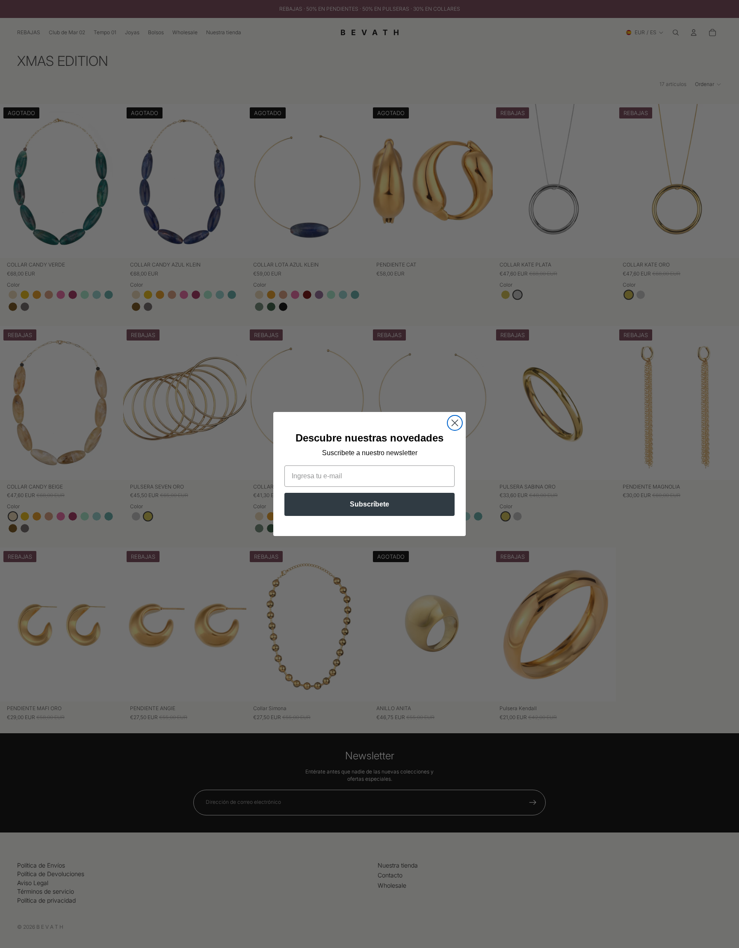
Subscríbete (369, 504)
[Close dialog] (454, 422)
